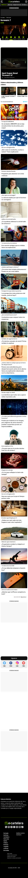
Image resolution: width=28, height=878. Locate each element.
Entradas (6, 850)
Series (5, 841)
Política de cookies (11, 856)
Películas (8, 17)
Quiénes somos (20, 833)
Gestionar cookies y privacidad (14, 858)
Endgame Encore (17, 4)
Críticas (5, 848)
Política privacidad (12, 855)
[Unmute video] (14, 63)
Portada (3, 17)
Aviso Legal (9, 853)
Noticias (5, 835)
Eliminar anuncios (14, 7)
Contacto (18, 835)
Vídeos (5, 843)
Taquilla (5, 846)
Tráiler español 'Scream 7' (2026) (8, 97)
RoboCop (10, 4)
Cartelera (6, 837)
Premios (5, 845)
